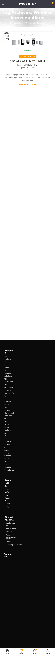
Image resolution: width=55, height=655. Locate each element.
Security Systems (27, 56)
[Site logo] (27, 4)
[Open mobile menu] (3, 3)
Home (11, 23)
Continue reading (27, 84)
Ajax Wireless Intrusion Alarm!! (27, 60)
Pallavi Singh (33, 65)
